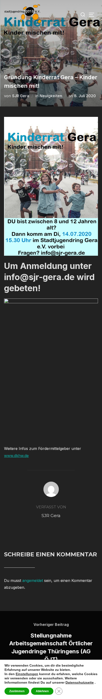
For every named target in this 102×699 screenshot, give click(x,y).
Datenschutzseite (79, 682)
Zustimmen (16, 691)
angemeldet (32, 580)
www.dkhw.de (16, 455)
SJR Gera (20, 95)
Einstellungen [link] (27, 674)
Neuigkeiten (51, 95)
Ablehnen (42, 691)
